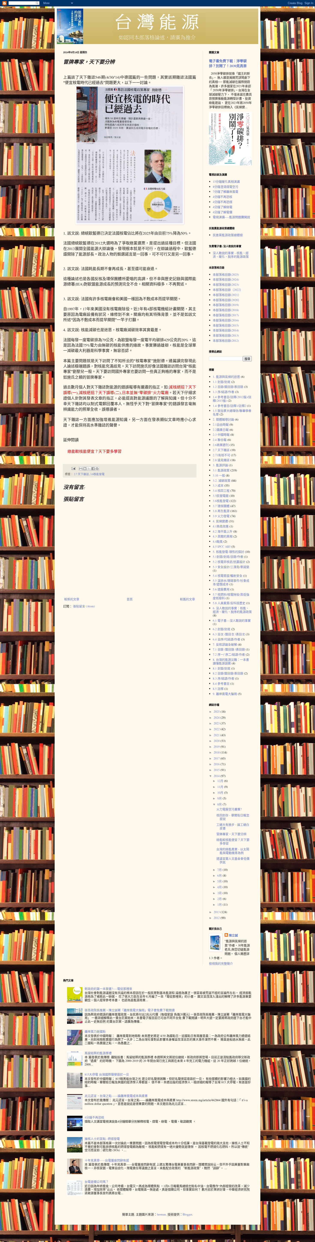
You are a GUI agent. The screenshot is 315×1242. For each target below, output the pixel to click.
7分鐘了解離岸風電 (225, 192)
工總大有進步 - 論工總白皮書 (232, 826)
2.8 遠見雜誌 (221, 460)
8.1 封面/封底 (221, 668)
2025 (217, 711)
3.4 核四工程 (221, 491)
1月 (220, 904)
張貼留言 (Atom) (84, 606)
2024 (217, 717)
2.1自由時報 (221, 424)
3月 (220, 893)
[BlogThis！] (85, 468)
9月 (220, 798)
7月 (220, 870)
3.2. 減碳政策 (221, 480)
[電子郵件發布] (73, 468)
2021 (217, 735)
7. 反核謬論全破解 (225, 644)
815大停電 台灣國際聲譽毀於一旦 (107, 1074)
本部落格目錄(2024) (226, 279)
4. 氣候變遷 (220, 521)
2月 (220, 899)
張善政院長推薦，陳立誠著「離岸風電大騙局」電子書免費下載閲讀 (130, 1010)
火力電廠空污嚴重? (229, 809)
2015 (217, 770)
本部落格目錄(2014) (226, 330)
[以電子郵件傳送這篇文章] (81, 468)
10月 (220, 792)
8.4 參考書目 (221, 683)
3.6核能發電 (97, 474)
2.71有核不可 (221, 455)
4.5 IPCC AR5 (222, 546)
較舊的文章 (187, 599)
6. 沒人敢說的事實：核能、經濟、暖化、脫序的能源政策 (232, 610)
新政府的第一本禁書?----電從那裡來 (108, 989)
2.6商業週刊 (221, 445)
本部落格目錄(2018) (226, 310)
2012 (217, 918)
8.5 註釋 (218, 689)
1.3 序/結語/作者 (223, 392)
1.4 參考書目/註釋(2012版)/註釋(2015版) (232, 399)
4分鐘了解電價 (222, 212)
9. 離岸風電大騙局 (225, 694)
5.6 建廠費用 (221, 589)
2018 (217, 752)
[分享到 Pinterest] (97, 468)
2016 (217, 764)
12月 (220, 781)
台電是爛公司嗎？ (97, 1182)
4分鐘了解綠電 (222, 207)
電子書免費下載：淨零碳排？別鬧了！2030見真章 (228, 63)
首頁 (130, 599)
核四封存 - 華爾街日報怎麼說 (232, 817)
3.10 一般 (219, 475)
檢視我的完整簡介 (221, 963)
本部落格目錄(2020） (227, 300)
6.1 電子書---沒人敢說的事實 (232, 620)
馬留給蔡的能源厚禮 (98, 1053)
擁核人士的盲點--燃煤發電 (102, 1139)
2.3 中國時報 (221, 435)
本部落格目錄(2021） (227, 295)
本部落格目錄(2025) (226, 274)
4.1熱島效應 (221, 526)
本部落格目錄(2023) (226, 285)
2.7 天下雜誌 (81, 474)
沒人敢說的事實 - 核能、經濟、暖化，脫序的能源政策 (231, 255)
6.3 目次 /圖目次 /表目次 (229, 634)
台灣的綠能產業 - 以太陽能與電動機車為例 (232, 851)
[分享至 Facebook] (93, 468)
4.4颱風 (218, 541)
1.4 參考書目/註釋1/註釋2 (229, 406)
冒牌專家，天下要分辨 (231, 834)
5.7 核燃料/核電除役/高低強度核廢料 (231, 596)
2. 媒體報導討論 (223, 419)
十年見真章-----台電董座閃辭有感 (107, 1160)
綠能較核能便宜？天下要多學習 (232, 841)
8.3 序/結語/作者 (223, 678)
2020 (217, 741)
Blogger (187, 1214)
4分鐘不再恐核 (222, 197)
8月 (220, 804)
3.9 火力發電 (221, 516)
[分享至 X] (89, 468)
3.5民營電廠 (221, 496)
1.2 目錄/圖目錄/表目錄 (228, 387)
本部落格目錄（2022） (228, 290)
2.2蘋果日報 (221, 430)
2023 (217, 723)
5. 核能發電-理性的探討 (228, 552)
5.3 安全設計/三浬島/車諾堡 (231, 567)
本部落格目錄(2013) (226, 335)
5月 (220, 881)
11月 (220, 787)
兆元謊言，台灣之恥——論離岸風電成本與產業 (116, 1096)
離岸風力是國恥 (95, 1031)
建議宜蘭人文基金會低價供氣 (232, 860)
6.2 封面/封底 (221, 629)
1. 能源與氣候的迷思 (226, 377)
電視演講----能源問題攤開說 (231, 217)
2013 (217, 912)
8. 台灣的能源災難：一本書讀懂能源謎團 (231, 661)
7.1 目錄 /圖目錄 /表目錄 (229, 649)
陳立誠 (233, 935)
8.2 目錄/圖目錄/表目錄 (228, 673)
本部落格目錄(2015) (226, 325)
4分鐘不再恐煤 (222, 202)
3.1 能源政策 (221, 470)
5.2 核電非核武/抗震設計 (229, 562)
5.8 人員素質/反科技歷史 (229, 603)
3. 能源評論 (220, 465)
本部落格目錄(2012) (226, 340)
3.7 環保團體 (221, 506)
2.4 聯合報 (219, 440)
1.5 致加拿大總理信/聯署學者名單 (232, 412)
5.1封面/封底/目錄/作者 (228, 557)
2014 (217, 776)
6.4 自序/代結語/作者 (226, 639)
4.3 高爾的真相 (222, 536)
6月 (220, 875)
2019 (217, 747)
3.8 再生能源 (221, 511)
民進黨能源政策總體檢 (228, 235)
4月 (220, 887)
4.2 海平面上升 (222, 531)
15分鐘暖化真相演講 (226, 182)
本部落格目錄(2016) (226, 320)
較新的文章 (71, 599)
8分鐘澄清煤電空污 (225, 187)
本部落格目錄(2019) (226, 305)
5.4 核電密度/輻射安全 (227, 576)
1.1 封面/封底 (221, 382)
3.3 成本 (218, 485)
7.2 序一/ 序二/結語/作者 (229, 654)
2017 (217, 758)
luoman (161, 1214)
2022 (217, 729)
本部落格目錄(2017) (226, 315)
